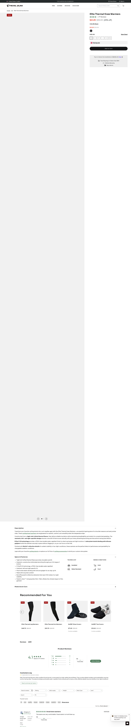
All (12, 10)
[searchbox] (25, 690)
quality (30, 702)
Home (8, 10)
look (59, 702)
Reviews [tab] (23, 642)
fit (21, 702)
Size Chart (124, 34)
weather (53, 702)
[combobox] (40, 690)
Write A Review (95, 661)
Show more (65, 702)
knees (47, 702)
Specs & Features (21, 557)
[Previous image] (38, 519)
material (41, 702)
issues (35, 702)
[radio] (91, 30)
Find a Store (113, 1)
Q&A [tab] (30, 642)
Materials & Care (21, 587)
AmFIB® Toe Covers (97, 624)
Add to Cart (109, 48)
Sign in (122, 1)
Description (19, 528)
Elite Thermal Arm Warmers (53, 624)
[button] (14, 1)
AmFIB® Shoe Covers (74, 624)
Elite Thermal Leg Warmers (30, 624)
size (25, 702)
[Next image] (46, 519)
